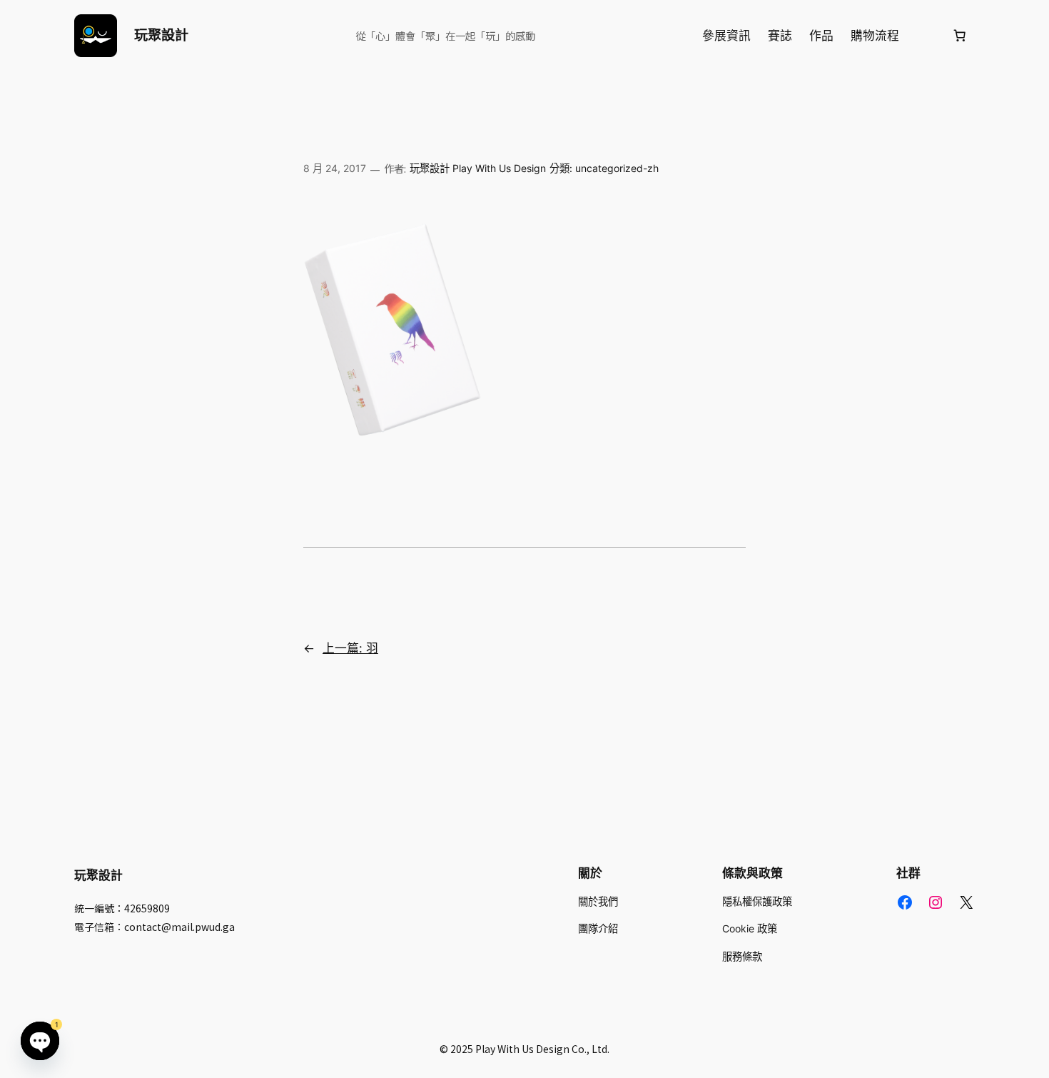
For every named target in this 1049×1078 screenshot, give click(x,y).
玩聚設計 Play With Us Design (478, 168)
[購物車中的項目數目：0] (960, 36)
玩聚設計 (161, 35)
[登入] (925, 36)
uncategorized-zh (617, 168)
